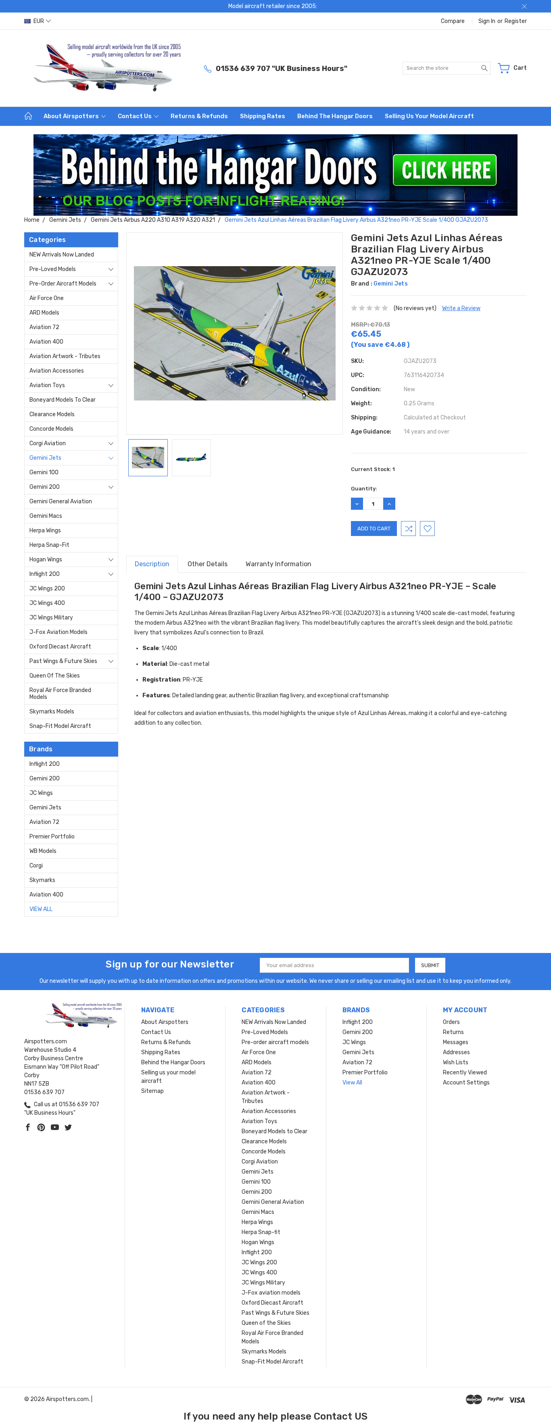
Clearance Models (52, 414)
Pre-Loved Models (52, 269)
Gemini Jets (45, 458)
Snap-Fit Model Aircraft (60, 726)
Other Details (207, 564)
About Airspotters (72, 116)
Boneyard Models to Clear (62, 399)
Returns (453, 1032)
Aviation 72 (44, 327)
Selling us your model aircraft (429, 116)
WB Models (42, 851)
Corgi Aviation (47, 443)
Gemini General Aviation (60, 501)
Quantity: (364, 489)
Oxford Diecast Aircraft (60, 646)
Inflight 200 (44, 574)
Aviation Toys (47, 385)
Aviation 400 (46, 341)
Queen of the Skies (54, 675)
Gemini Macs (45, 516)
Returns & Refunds (199, 116)
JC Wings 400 (47, 603)
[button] (275, 175)
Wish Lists (455, 1062)
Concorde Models (51, 428)
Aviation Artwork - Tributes (64, 356)
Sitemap (152, 1091)
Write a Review (461, 308)
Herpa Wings (45, 530)
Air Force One (46, 298)
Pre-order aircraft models (62, 283)
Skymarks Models (51, 711)
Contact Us (135, 116)
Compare (453, 21)
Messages (455, 1042)
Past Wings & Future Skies (63, 661)
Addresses (456, 1052)
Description (152, 564)
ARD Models (44, 312)
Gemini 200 (44, 487)
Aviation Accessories (56, 370)
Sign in (486, 21)
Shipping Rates (262, 116)
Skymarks (42, 880)
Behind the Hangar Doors (335, 116)
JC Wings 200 (47, 588)
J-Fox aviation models (58, 632)
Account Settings (466, 1082)
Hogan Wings (45, 559)
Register (516, 21)
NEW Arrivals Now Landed (61, 254)
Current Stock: (373, 469)
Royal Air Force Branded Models (60, 694)
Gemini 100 (43, 472)
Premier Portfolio (52, 836)
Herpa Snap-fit (49, 545)
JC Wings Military (51, 617)
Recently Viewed (465, 1072)
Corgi (36, 865)
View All (40, 909)
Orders (451, 1022)
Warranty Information (278, 564)
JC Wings (41, 793)
